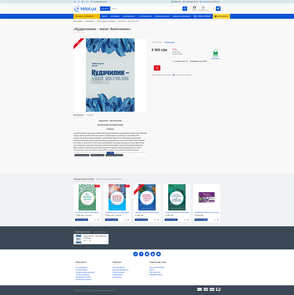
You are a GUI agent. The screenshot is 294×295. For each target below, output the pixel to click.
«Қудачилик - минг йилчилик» (96, 236)
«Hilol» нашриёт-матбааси (106, 21)
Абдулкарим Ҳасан (82, 155)
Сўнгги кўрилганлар (82, 232)
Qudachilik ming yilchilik (114, 155)
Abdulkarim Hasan (97, 155)
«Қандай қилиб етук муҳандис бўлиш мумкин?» (117, 212)
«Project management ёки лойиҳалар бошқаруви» (177, 212)
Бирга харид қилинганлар (109, 179)
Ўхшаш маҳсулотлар (84, 179)
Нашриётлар (89, 21)
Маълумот (79, 115)
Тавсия (89, 115)
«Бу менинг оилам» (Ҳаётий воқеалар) (87, 212)
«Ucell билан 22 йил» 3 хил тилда (207, 212)
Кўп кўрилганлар (99, 232)
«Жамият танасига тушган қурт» (147, 212)
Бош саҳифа (78, 21)
